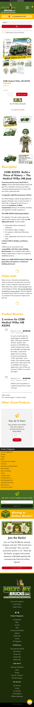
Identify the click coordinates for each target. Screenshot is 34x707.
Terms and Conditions (17, 601)
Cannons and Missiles (17, 630)
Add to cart (21, 94)
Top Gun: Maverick (17, 675)
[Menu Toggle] (27, 7)
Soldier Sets (17, 636)
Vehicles (17, 633)
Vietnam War (17, 657)
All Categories (17, 641)
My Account (17, 685)
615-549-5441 (20, 1)
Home (3, 31)
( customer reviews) (17, 110)
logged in (13, 397)
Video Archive (17, 607)
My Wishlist (17, 691)
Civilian (17, 639)
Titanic (17, 670)
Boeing (17, 673)
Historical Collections (17, 667)
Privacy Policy (17, 604)
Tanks (17, 628)
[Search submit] (17, 26)
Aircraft (17, 625)
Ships (17, 622)
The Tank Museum (17, 678)
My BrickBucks (17, 694)
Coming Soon (17, 620)
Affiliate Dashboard (17, 696)
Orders (17, 688)
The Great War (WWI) (17, 649)
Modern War (17, 660)
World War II (17, 651)
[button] (28, 40)
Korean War (17, 654)
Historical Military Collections (15, 31)
